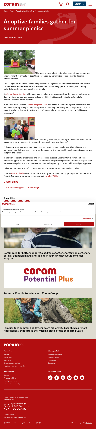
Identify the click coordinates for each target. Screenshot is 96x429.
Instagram (63, 377)
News (12, 11)
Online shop (8, 357)
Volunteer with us (10, 378)
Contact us (52, 363)
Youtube (69, 377)
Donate (79, 3)
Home (6, 11)
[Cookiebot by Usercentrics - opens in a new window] (83, 204)
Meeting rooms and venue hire (14, 366)
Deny (17, 224)
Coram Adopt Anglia (15, 94)
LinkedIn (76, 377)
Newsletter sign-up (55, 354)
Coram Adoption (35, 187)
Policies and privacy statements (15, 417)
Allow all (78, 224)
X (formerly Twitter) (50, 377)
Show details (87, 218)
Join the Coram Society (12, 384)
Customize (47, 224)
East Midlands (17, 173)
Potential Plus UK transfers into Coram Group (31, 293)
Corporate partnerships (12, 363)
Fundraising (8, 360)
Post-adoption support (15, 187)
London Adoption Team (36, 104)
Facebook (56, 377)
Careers (6, 375)
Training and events (10, 381)
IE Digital (89, 423)
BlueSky (82, 377)
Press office (52, 360)
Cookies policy (9, 414)
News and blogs (53, 357)
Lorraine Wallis (51, 176)
